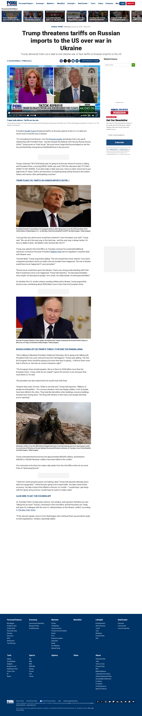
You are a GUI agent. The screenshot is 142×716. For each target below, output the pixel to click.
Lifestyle (71, 3)
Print (73, 61)
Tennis (31, 676)
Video (100, 3)
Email (77, 61)
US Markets (55, 626)
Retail (53, 643)
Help (59, 701)
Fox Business (12, 3)
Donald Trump (57, 27)
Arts (97, 638)
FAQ (97, 669)
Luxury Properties (123, 628)
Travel (98, 628)
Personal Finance (26, 3)
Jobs (97, 661)
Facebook (61, 61)
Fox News (99, 681)
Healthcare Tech (12, 669)
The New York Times (26, 510)
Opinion (54, 655)
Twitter (65, 61)
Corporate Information (103, 674)
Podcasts (109, 3)
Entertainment (100, 623)
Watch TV (131, 3)
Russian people (55, 139)
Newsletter (125, 701)
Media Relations (101, 671)
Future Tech (11, 671)
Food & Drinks (100, 636)
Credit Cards (11, 628)
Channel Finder (100, 659)
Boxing (31, 669)
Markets (50, 3)
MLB (30, 664)
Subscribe (119, 142)
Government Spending (36, 623)
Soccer (31, 671)
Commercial (122, 626)
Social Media (11, 661)
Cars (97, 631)
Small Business (34, 628)
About (98, 655)
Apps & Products (101, 689)
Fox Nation (99, 684)
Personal (121, 623)
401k (8, 638)
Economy (39, 3)
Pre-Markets (55, 646)
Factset (69, 703)
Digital (9, 659)
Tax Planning (11, 643)
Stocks (53, 623)
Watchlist (61, 3)
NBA (30, 661)
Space (9, 676)
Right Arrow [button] (138, 16)
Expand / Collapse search (117, 3)
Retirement (10, 641)
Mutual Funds (55, 648)
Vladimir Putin (56, 252)
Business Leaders (57, 638)
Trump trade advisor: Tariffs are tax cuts (23, 120)
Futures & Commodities (59, 631)
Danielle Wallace (15, 61)
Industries (54, 641)
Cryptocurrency (56, 628)
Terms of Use (124, 149)
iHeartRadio (133, 701)
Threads (69, 61)
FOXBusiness (26, 61)
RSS (121, 701)
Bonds (53, 633)
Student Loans (12, 626)
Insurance (10, 636)
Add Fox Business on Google (90, 60)
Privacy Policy (113, 149)
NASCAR (32, 666)
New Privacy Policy (32, 701)
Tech (93, 3)
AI (7, 674)
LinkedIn (117, 701)
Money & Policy (34, 626)
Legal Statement (31, 705)
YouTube (109, 701)
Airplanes (99, 633)
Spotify (129, 701)
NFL (30, 659)
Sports (32, 655)
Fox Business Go (101, 686)
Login (122, 3)
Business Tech (11, 666)
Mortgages (10, 623)
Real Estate (82, 3)
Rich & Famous (100, 626)
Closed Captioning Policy (104, 676)
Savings (9, 633)
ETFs (53, 636)
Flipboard (113, 701)
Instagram (105, 701)
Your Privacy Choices (49, 701)
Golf (30, 674)
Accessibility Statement (103, 679)
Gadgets (9, 664)
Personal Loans (12, 631)
